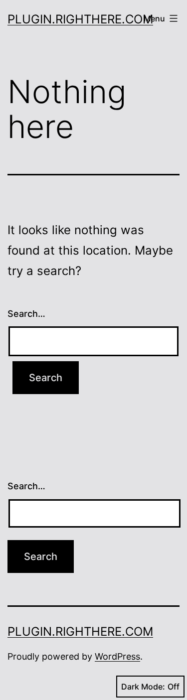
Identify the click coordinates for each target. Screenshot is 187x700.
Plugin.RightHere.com (80, 19)
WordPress (117, 656)
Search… (26, 313)
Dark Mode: (143, 687)
